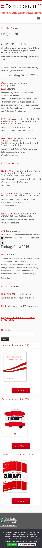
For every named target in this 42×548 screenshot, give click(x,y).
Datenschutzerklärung (27, 545)
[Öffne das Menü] (38, 18)
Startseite (5, 28)
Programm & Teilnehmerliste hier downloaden (18, 318)
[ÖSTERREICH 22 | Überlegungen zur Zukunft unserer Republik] (21, 6)
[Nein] (39, 539)
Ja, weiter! (12, 545)
